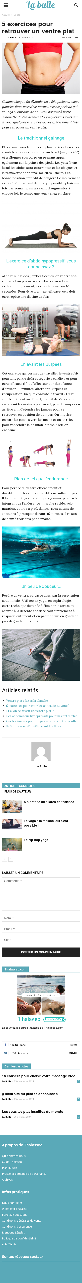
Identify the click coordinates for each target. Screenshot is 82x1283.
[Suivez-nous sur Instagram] (22, 1270)
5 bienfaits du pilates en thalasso (49, 802)
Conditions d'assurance (17, 1226)
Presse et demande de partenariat (24, 1174)
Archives (7, 1179)
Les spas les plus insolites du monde (32, 1112)
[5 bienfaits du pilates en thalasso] (12, 806)
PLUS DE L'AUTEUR (17, 791)
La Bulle (11, 37)
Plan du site (9, 1168)
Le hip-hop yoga (36, 840)
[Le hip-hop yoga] (12, 844)
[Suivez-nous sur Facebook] (7, 1270)
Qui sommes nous (14, 1156)
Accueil (6, 14)
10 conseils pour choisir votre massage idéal (39, 1076)
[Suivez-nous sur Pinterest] (36, 1270)
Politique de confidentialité (19, 1238)
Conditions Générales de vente (21, 1220)
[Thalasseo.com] (41, 999)
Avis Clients (9, 1244)
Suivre (73, 1052)
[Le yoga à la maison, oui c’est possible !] (12, 825)
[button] (76, 5)
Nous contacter (12, 1203)
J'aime (73, 1044)
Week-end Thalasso (14, 1209)
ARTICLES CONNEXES (19, 786)
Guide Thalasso (12, 1162)
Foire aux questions (14, 1214)
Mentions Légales (13, 1232)
